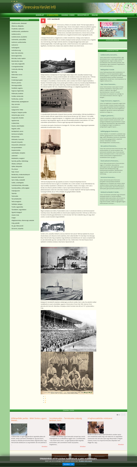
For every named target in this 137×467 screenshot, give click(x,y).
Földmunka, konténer (17, 93)
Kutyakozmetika (16, 150)
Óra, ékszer (15, 169)
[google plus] (17, 1)
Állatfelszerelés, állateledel (19, 23)
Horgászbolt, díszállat (18, 118)
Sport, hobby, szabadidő (18, 180)
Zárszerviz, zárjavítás (17, 228)
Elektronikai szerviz (17, 74)
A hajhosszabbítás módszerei (100, 418)
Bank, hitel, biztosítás (17, 53)
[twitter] (14, 1)
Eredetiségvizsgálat (17, 80)
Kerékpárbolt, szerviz (17, 131)
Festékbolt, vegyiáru (17, 88)
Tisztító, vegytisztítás (17, 207)
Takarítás (14, 193)
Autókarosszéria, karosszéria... (109, 55)
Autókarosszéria (16, 34)
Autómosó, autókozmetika (19, 42)
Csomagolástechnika (17, 66)
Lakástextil (14, 155)
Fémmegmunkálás (17, 85)
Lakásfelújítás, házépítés (18, 153)
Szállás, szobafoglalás (18, 182)
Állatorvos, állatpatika (18, 26)
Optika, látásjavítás (17, 166)
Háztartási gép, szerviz (18, 115)
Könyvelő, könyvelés (17, 142)
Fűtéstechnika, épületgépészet (20, 101)
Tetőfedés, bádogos (17, 204)
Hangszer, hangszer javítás (19, 112)
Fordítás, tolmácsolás (17, 96)
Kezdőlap (40, 15)
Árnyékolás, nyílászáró (18, 29)
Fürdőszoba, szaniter (17, 99)
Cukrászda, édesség (17, 69)
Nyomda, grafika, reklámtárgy (20, 161)
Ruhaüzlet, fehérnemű (18, 177)
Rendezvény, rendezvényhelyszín (21, 174)
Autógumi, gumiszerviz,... (108, 115)
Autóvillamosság (16, 50)
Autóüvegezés (15, 47)
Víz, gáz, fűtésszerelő (17, 226)
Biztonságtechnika (17, 55)
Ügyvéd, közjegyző (17, 212)
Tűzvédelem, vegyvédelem (19, 209)
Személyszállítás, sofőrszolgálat (20, 188)
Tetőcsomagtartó (16, 201)
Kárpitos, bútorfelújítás (18, 126)
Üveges (14, 217)
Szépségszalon (16, 191)
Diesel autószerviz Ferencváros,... (110, 161)
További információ (85, 461)
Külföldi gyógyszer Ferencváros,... (110, 131)
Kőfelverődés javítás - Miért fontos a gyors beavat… (29, 419)
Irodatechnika (15, 123)
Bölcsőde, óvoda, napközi (19, 58)
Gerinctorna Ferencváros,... (108, 177)
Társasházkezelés (16, 199)
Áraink (95, 15)
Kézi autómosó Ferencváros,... (109, 146)
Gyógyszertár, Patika (17, 109)
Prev (122, 415)
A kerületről (52, 15)
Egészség (14, 72)
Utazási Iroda (15, 215)
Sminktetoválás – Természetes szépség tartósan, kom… (65, 419)
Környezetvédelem (17, 147)
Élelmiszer (14, 77)
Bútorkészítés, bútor (17, 61)
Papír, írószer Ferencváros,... (108, 84)
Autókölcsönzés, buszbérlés (19, 37)
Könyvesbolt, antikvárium (18, 145)
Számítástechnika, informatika (20, 185)
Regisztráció (83, 15)
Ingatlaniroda (15, 120)
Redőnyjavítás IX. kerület (107, 69)
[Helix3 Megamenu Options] (134, 15)
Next (124, 415)
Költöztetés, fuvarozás (18, 139)
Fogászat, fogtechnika (18, 91)
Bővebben (44, 446)
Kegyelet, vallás (16, 128)
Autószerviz (15, 45)
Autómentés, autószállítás (19, 39)
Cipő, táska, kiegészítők (18, 64)
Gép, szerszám (16, 104)
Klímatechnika (15, 137)
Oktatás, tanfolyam (17, 163)
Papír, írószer (15, 172)
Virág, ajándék (15, 223)
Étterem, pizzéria (16, 83)
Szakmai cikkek (68, 15)
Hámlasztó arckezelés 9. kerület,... (110, 192)
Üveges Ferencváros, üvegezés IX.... (110, 101)
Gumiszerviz (15, 107)
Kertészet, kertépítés (17, 134)
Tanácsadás (15, 196)
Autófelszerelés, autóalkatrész (20, 31)
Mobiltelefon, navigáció (18, 158)
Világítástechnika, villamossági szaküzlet (23, 220)
